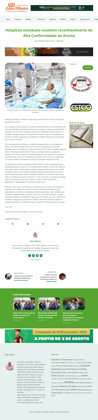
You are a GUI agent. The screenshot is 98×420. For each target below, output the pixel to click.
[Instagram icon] (37, 255)
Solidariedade (56, 393)
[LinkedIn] (58, 223)
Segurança (81, 390)
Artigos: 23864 (35, 260)
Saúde (73, 389)
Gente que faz (85, 19)
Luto (66, 379)
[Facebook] (12, 223)
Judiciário (54, 378)
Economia (82, 369)
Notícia (61, 41)
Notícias (18, 19)
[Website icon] (33, 255)
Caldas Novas (72, 362)
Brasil (67, 362)
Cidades (28, 19)
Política (63, 19)
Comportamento (74, 366)
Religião (67, 390)
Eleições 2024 (66, 372)
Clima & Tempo (62, 366)
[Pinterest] (43, 223)
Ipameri (84, 375)
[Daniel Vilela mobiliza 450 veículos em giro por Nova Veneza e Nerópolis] (49, 304)
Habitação (61, 376)
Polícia (73, 19)
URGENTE (79, 393)
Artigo (62, 362)
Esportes (53, 19)
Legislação (61, 378)
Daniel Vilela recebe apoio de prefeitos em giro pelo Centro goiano (24, 315)
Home (8, 19)
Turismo (73, 393)
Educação (55, 372)
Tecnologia (66, 393)
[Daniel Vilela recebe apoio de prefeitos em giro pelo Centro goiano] (24, 304)
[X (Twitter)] (27, 223)
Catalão (88, 363)
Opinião (76, 382)
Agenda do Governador (62, 359)
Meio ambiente (73, 379)
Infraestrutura (69, 376)
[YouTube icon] (41, 255)
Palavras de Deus (68, 386)
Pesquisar (72, 64)
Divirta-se (41, 19)
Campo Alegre (81, 362)
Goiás (54, 375)
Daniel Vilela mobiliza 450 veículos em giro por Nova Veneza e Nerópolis (48, 315)
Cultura (63, 369)
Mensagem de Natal (85, 378)
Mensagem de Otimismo (57, 382)
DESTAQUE (71, 369)
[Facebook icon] (29, 255)
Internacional (77, 376)
